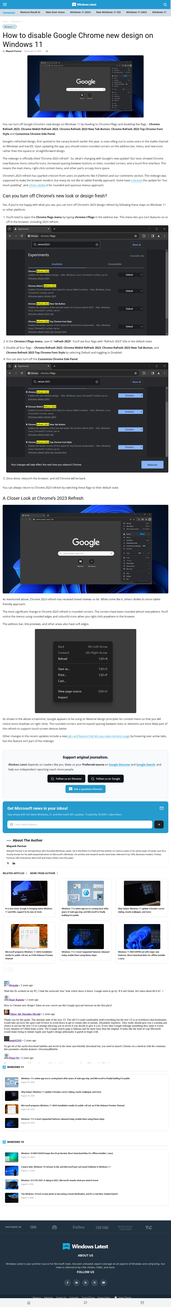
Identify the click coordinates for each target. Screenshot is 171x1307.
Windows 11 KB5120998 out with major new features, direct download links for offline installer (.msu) (141, 955)
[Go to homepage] (28, 1302)
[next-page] (11, 969)
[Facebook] (67, 1282)
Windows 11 (9, 26)
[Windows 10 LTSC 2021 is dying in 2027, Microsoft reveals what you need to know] (11, 1184)
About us (37, 1297)
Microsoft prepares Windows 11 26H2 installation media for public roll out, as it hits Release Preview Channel (29, 955)
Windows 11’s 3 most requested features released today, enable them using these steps (62, 1119)
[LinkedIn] (16, 863)
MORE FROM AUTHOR (42, 873)
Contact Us (61, 1297)
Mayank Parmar (14, 51)
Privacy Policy (104, 1297)
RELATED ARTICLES (13, 873)
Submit (159, 824)
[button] (165, 5)
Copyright (73, 1297)
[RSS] (85, 1282)
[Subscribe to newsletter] (142, 1302)
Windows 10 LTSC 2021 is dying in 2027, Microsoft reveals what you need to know (59, 1180)
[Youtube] (103, 1282)
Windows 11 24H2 (136, 12)
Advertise (48, 1297)
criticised (136, 180)
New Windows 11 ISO (108, 12)
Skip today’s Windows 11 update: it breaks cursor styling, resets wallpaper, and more (61, 1092)
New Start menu (55, 12)
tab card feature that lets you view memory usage (98, 736)
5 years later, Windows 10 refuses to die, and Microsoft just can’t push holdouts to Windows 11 (66, 1167)
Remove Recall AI (30, 12)
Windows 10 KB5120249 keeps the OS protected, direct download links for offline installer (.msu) (67, 1153)
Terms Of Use (88, 1297)
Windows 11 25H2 (80, 12)
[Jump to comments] (85, 1302)
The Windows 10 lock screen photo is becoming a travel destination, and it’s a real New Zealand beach (69, 1194)
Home (5, 21)
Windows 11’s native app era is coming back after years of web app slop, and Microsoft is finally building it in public (85, 912)
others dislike (37, 185)
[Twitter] (10, 863)
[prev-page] (5, 969)
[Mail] (76, 1282)
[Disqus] (85, 1021)
